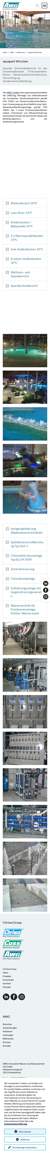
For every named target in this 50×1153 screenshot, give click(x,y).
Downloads (8, 979)
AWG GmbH (13, 92)
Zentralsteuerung (22, 569)
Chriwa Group (9, 969)
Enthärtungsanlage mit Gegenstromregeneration (27, 592)
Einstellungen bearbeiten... (25, 1147)
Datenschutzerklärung (15, 1124)
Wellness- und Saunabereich (20, 274)
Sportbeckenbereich (24, 285)
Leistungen (8, 1035)
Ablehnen (25, 1139)
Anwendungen (10, 1027)
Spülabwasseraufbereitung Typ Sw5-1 (27, 544)
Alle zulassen (25, 1131)
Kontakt (7, 987)
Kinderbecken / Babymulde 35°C (22, 224)
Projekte (7, 976)
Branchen (7, 1024)
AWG (12, 52)
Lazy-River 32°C (21, 213)
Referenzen (21, 52)
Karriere (7, 983)
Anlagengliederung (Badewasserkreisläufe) (26, 530)
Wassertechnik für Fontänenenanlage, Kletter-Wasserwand (25, 609)
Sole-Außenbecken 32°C (27, 249)
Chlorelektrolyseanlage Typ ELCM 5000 (26, 557)
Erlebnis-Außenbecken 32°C (26, 260)
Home (5, 52)
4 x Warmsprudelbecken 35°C (27, 237)
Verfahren (7, 1031)
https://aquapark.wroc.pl (32, 192)
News (5, 972)
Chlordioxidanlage (23, 578)
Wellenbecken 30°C (24, 203)
